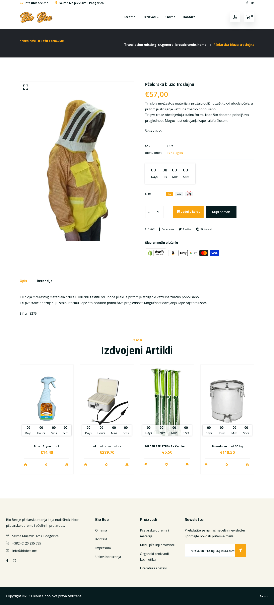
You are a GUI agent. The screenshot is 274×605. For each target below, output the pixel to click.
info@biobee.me (36, 3)
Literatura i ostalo (153, 568)
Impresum (103, 548)
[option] (77, 161)
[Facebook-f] (247, 3)
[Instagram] (252, 3)
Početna (129, 17)
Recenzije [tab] (45, 281)
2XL (179, 193)
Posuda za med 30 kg (227, 446)
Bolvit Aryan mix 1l (47, 446)
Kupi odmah (221, 212)
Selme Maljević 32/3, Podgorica (81, 3)
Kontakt (189, 17)
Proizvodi (149, 17)
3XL (189, 193)
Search (264, 596)
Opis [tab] (23, 281)
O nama (169, 17)
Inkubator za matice (107, 446)
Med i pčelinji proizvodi (157, 545)
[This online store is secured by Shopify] (156, 253)
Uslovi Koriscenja (108, 557)
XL (169, 193)
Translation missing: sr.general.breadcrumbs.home (165, 44)
